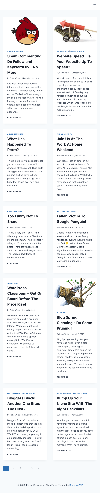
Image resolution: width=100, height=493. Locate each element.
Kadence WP (76, 485)
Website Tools (77, 51)
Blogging (61, 313)
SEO (58, 211)
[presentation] (25, 31)
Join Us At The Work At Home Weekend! (70, 144)
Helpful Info (63, 51)
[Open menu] (94, 5)
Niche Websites (64, 393)
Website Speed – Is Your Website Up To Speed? (74, 61)
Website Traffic (69, 211)
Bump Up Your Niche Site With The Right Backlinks (74, 403)
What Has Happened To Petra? (19, 144)
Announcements (15, 51)
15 (31, 468)
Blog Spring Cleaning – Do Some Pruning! (74, 322)
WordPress (12, 283)
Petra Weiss (15, 78)
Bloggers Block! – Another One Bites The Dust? (23, 403)
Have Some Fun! (14, 211)
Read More (14, 118)
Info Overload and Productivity (23, 393)
